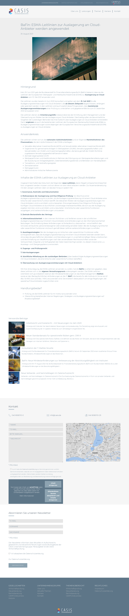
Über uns (74, 11)
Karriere (108, 11)
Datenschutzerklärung (29, 469)
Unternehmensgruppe (50, 3)
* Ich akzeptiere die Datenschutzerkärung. (27, 554)
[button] (36, 434)
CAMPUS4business (16, 596)
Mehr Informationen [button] (27, 496)
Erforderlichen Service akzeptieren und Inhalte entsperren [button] (53, 495)
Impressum (99, 589)
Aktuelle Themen (44, 591)
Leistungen (86, 11)
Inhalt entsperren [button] (53, 484)
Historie (12, 598)
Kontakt (117, 11)
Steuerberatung (87, 3)
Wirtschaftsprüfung (69, 3)
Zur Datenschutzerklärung (19, 559)
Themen (97, 11)
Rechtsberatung (102, 3)
